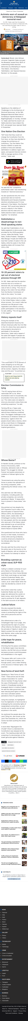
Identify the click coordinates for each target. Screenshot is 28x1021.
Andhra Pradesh (6, 984)
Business (4, 996)
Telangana (10, 7)
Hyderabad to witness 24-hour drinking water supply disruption (10, 821)
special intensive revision (8, 751)
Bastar (3, 745)
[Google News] (8, 755)
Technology (5, 946)
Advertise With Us (7, 1011)
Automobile (5, 1000)
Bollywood (5, 962)
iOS (9, 769)
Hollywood (5, 964)
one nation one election (8, 748)
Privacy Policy (22, 1011)
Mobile (4, 944)
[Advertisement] (14, 90)
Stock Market (6, 998)
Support (15, 1011)
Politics (4, 919)
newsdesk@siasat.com (14, 879)
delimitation (10, 745)
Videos (4, 937)
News (14, 11)
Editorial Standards (13, 1008)
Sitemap (20, 1013)
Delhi (3, 917)
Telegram (23, 765)
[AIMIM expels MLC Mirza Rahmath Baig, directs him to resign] (24, 814)
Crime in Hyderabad (7, 953)
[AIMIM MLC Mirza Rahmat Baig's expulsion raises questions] (24, 849)
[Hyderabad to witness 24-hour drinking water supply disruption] (24, 821)
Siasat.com (9, 11)
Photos (4, 935)
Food (3, 975)
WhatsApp (17, 765)
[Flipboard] (20, 756)
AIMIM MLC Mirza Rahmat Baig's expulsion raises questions (10, 849)
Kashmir (4, 926)
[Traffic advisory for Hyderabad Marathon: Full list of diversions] (24, 856)
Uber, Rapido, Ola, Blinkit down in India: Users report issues (10, 835)
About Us (4, 1008)
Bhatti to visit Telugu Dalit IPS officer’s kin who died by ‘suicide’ (13, 378)
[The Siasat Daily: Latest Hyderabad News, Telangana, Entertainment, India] (14, 3)
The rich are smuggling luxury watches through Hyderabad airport (11, 863)
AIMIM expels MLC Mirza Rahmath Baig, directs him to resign (10, 814)
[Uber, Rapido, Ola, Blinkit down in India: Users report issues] (24, 835)
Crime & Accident (7, 955)
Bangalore (5, 989)
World (3, 922)
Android (3, 769)
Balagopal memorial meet (14, 742)
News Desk (8, 29)
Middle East (21, 7)
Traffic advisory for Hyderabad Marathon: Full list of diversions (10, 856)
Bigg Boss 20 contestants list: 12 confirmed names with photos (10, 807)
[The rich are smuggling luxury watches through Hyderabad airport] (24, 863)
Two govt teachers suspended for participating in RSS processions (10, 842)
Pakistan (4, 924)
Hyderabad (4, 7)
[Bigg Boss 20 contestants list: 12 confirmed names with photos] (24, 807)
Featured (4, 912)
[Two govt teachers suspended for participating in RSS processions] (24, 842)
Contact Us (23, 1008)
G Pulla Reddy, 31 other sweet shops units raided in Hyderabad (11, 828)
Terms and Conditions (11, 1013)
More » (18, 793)
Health (4, 973)
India (16, 7)
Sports (4, 967)
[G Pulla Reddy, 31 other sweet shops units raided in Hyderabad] (24, 828)
